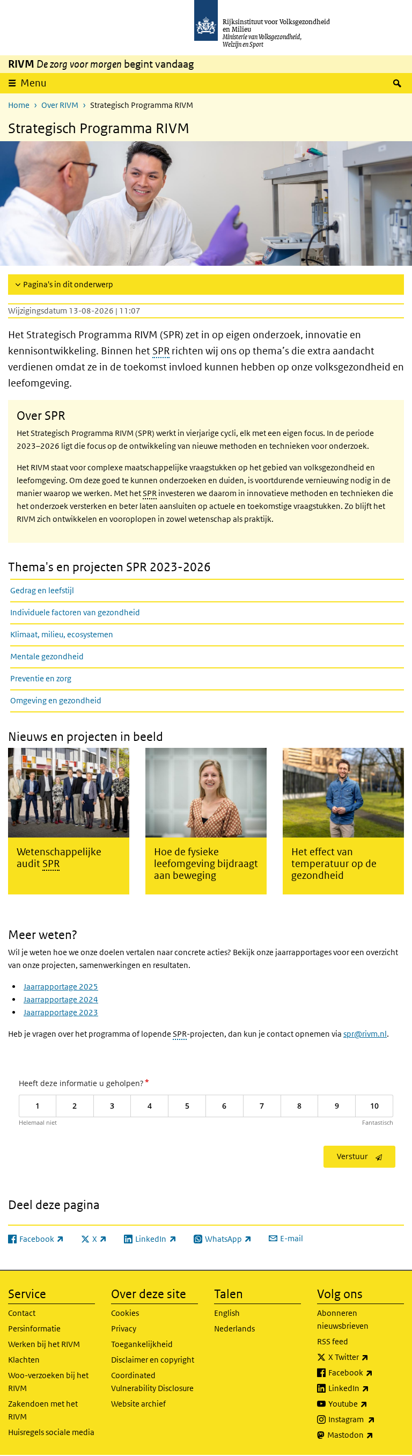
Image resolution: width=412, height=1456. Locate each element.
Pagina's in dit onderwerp (68, 284)
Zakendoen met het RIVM (43, 1410)
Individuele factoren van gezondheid (75, 612)
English (227, 1313)
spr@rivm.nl (365, 1034)
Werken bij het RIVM (44, 1344)
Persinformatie (34, 1328)
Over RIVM (59, 105)
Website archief (138, 1404)
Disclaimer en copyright (152, 1360)
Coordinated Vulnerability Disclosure (152, 1381)
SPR (161, 351)
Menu (33, 83)
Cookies (125, 1313)
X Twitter (366, 1356)
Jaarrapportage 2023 (61, 1012)
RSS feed (332, 1341)
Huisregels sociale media (51, 1432)
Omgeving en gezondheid (55, 700)
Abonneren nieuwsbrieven (343, 1319)
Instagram (366, 1419)
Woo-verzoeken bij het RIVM (48, 1381)
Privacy (123, 1328)
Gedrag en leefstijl (42, 590)
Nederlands (234, 1328)
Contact (21, 1313)
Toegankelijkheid (142, 1344)
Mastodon (365, 1434)
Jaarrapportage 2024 (61, 999)
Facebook (366, 1372)
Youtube (366, 1403)
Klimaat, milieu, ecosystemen (61, 634)
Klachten (24, 1360)
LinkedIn (366, 1387)
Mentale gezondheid (47, 656)
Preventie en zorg (40, 678)
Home (19, 105)
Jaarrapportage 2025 (61, 986)
